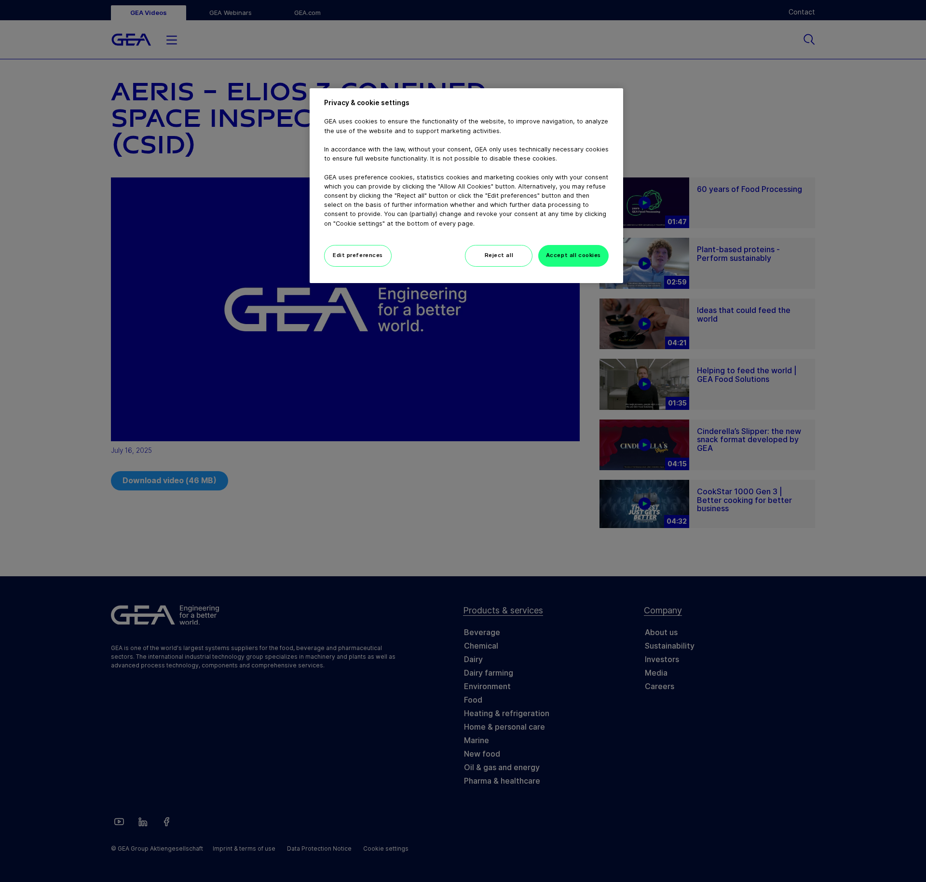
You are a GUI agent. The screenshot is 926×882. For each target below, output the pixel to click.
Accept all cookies (573, 255)
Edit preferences (358, 255)
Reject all (499, 255)
